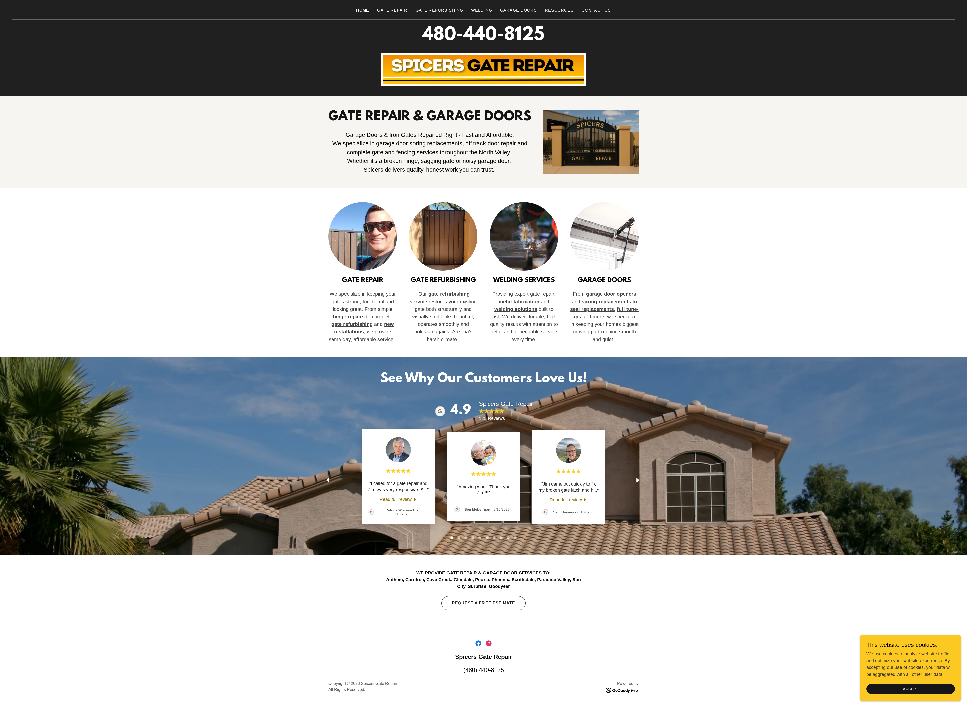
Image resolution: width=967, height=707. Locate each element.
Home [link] (362, 10)
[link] (398, 499)
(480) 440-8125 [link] (483, 669)
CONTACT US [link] (596, 10)
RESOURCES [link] (559, 10)
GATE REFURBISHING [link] (439, 10)
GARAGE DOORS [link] (518, 10)
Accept (911, 689)
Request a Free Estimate (483, 603)
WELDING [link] (481, 10)
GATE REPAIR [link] (392, 10)
